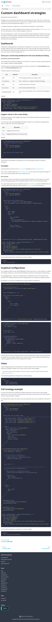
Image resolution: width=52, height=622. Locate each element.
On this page (5, 9)
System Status (4, 563)
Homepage (3, 557)
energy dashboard (39, 169)
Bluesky (3, 585)
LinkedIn (3, 591)
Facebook (3, 587)
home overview (22, 169)
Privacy (2, 598)
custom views (9, 373)
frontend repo (29, 185)
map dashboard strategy (24, 171)
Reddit (2, 581)
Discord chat (4, 577)
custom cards (27, 23)
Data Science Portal (5, 559)
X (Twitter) (3, 575)
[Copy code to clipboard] (49, 100)
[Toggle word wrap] (47, 404)
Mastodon (3, 583)
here (23, 52)
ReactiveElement (32, 184)
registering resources (45, 29)
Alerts (2, 561)
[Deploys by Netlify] (4, 609)
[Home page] (2, 6)
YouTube (3, 579)
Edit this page (6, 540)
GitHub (2, 573)
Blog (2, 571)
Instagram (3, 589)
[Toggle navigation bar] (2, 2)
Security (3, 600)
